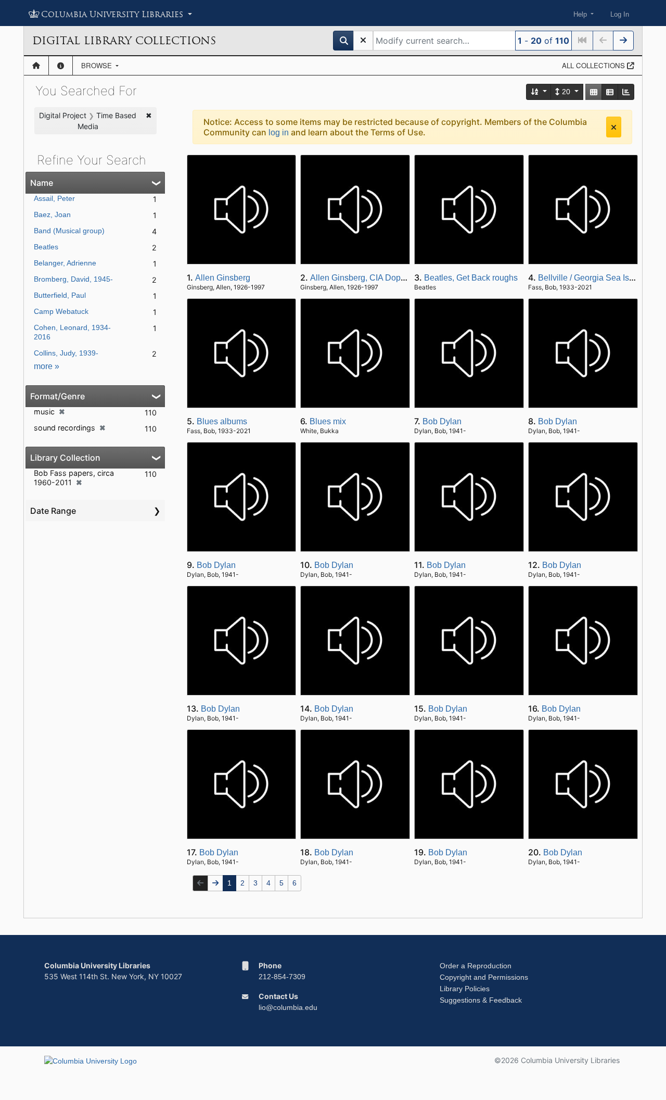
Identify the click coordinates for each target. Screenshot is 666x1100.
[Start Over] (363, 40)
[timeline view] (626, 92)
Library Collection (65, 457)
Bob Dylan (442, 421)
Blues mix (328, 421)
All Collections (594, 65)
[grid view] (593, 92)
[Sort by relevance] (539, 92)
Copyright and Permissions (484, 977)
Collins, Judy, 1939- (66, 353)
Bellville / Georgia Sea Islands (593, 277)
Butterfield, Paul (60, 295)
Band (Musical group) (69, 230)
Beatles (46, 247)
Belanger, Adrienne (65, 263)
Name (41, 183)
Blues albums (222, 421)
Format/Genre (57, 396)
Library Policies (465, 988)
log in (278, 132)
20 (566, 91)
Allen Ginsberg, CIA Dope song (368, 277)
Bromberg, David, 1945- (73, 279)
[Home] (36, 65)
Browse (97, 65)
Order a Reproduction (475, 966)
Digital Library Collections (124, 40)
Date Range (53, 510)
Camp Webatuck (61, 311)
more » (46, 366)
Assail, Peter (54, 198)
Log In (619, 14)
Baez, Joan (52, 214)
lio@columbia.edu (288, 1007)
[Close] (613, 127)
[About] (60, 65)
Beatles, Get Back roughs (471, 277)
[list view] (609, 92)
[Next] (623, 40)
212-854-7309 (282, 976)
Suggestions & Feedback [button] (481, 1000)
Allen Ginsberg (222, 277)
